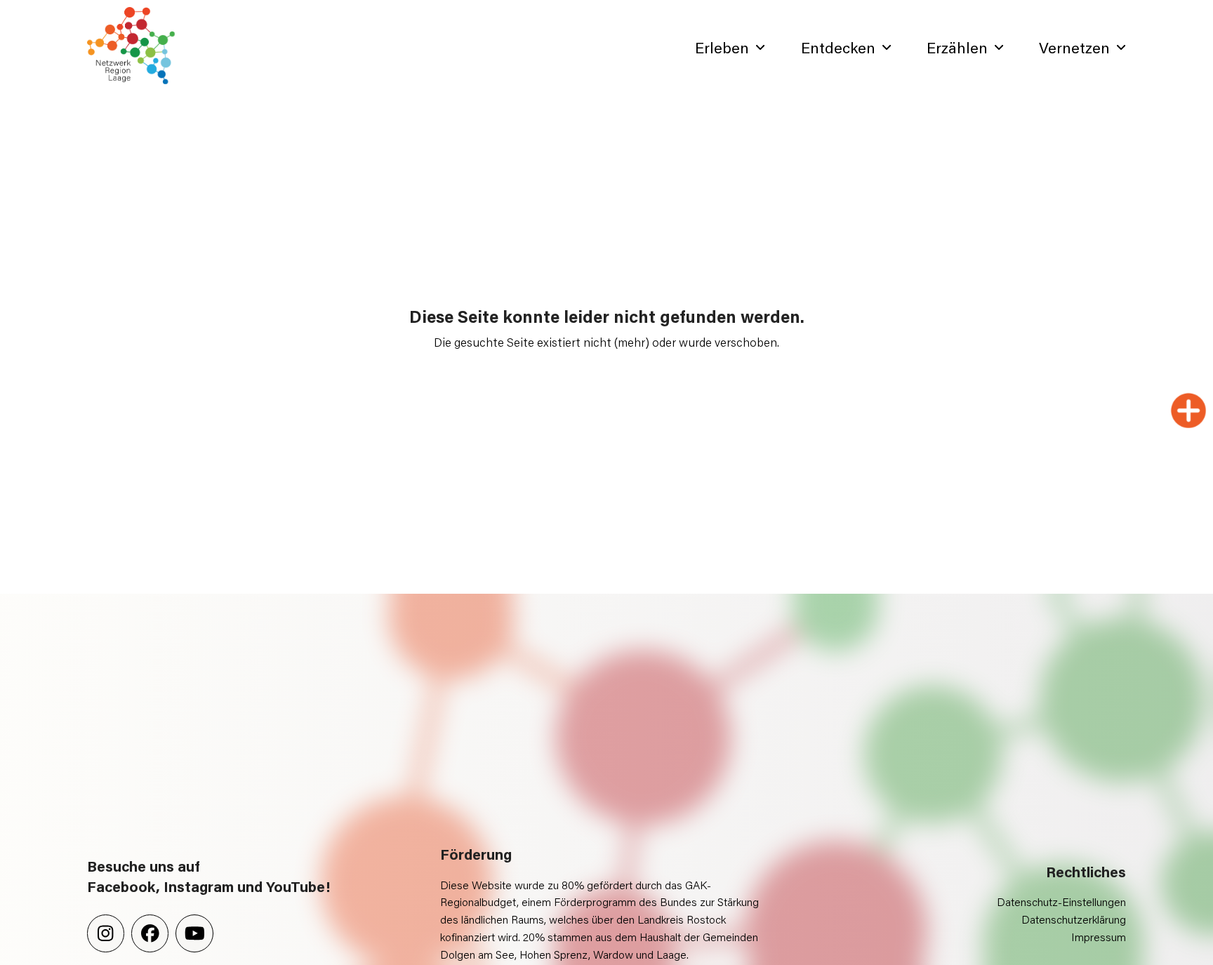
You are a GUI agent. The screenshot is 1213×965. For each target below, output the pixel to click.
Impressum (1098, 936)
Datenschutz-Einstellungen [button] (1061, 901)
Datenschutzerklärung (1073, 919)
